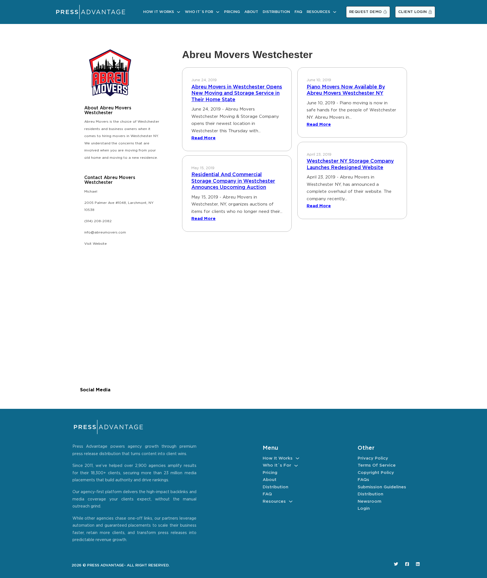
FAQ (298, 12)
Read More (203, 138)
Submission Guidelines (382, 487)
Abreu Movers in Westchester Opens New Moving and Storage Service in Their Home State (236, 93)
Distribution (276, 12)
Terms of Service (377, 465)
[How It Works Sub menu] (178, 12)
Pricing (232, 12)
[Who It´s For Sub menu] (218, 12)
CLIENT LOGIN (412, 12)
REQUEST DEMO (365, 12)
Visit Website (95, 243)
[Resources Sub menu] (335, 12)
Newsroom (369, 501)
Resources (318, 12)
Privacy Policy (373, 458)
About (251, 12)
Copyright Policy (376, 473)
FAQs (363, 480)
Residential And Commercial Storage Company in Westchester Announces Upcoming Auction (233, 181)
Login (364, 508)
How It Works (158, 12)
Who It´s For (199, 12)
